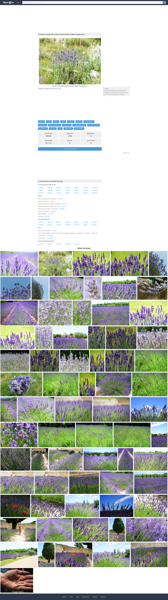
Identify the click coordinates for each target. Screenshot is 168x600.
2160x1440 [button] (77, 244)
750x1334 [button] (63, 206)
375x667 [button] (85, 224)
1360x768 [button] (67, 190)
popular (64, 596)
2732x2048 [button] (49, 238)
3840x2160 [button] (95, 193)
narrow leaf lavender (54, 125)
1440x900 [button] (58, 187)
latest (71, 596)
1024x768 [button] (85, 187)
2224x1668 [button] (49, 235)
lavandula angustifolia (79, 125)
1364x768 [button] (76, 193)
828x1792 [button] (47, 216)
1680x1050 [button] (49, 190)
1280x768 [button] (49, 193)
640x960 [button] (52, 201)
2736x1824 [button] (40, 244)
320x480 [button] (60, 199)
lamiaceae (52, 128)
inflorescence (66, 125)
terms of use (86, 596)
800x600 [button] (67, 193)
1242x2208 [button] (61, 208)
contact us (103, 596)
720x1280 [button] (40, 222)
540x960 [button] (76, 222)
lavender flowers (89, 121)
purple (63, 121)
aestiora (95, 596)
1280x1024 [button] (95, 187)
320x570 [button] (85, 193)
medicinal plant (79, 128)
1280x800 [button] (76, 187)
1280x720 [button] (58, 190)
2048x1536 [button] (94, 233)
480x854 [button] (58, 222)
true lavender (42, 125)
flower (48, 121)
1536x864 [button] (40, 190)
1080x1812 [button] (59, 224)
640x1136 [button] (64, 204)
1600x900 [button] (67, 187)
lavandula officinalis (93, 125)
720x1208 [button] (76, 224)
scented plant (68, 128)
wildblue (79, 121)
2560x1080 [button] (95, 190)
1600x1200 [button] (68, 244)
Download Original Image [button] (70, 148)
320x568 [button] (94, 224)
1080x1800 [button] (68, 224)
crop (60, 128)
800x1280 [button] (94, 222)
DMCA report (126, 153)
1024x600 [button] (58, 193)
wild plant (70, 121)
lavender (41, 121)
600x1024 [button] (85, 222)
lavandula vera (43, 128)
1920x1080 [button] (49, 187)
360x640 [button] (76, 190)
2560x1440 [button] (86, 190)
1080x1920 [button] (49, 222)
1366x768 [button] (40, 187)
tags (18, 2)
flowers (56, 121)
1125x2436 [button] (53, 211)
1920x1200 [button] (40, 193)
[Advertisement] (83, 18)
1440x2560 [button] (40, 224)
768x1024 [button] (54, 230)
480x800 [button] (67, 222)
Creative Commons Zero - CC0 (53, 88)
